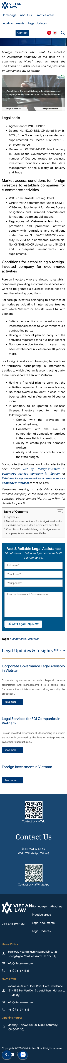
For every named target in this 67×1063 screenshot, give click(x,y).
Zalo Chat (23, 1055)
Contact (22, 33)
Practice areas (45, 15)
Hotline (7, 1055)
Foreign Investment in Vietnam (27, 767)
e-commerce (18, 639)
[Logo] (11, 5)
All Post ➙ (59, 650)
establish (33, 639)
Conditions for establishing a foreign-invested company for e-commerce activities (33, 531)
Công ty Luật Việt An (49, 33)
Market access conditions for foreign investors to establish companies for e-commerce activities (33, 523)
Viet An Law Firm (55, 33)
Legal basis (12, 517)
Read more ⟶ (12, 701)
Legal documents (13, 23)
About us (26, 15)
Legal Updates (37, 23)
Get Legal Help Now (24, 624)
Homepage (9, 15)
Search (63, 33)
